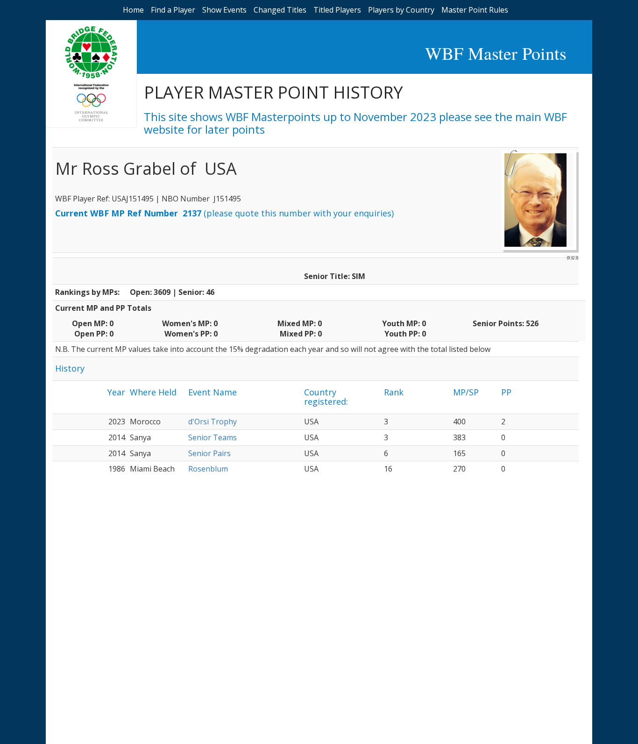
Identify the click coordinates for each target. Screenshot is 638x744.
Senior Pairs (209, 453)
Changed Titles (280, 10)
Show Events (224, 10)
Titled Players (337, 10)
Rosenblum (208, 469)
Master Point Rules (474, 10)
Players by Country (401, 10)
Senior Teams (212, 437)
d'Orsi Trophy (212, 421)
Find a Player (173, 10)
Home (133, 10)
